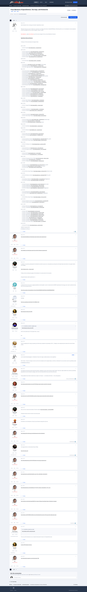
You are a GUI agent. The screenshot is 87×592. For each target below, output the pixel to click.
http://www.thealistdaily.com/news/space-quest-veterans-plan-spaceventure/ (33, 236)
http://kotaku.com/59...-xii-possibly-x (35, 60)
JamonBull (15, 301)
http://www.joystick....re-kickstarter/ (35, 159)
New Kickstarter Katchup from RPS (26, 311)
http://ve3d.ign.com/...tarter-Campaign (34, 166)
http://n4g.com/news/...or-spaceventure (34, 122)
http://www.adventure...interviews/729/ (41, 200)
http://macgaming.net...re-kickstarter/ (37, 93)
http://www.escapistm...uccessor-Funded (37, 212)
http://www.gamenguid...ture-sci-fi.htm (37, 186)
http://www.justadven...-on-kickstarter (37, 109)
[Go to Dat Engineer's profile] (15, 421)
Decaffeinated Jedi (15, 328)
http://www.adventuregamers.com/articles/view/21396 (30, 558)
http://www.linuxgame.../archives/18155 (37, 114)
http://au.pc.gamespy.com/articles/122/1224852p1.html (30, 302)
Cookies (15, 590)
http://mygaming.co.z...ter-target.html (36, 206)
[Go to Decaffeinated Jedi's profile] (15, 325)
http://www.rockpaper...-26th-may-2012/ (40, 140)
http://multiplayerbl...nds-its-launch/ (34, 211)
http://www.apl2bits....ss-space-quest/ (36, 105)
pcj (73, 231)
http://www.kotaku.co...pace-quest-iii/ (38, 202)
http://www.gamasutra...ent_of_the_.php (37, 164)
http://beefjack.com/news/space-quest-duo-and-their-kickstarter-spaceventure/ (34, 250)
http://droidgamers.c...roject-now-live (37, 89)
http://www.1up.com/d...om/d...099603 (34, 64)
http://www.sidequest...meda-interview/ (37, 185)
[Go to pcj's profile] (15, 236)
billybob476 (15, 267)
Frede (67, 378)
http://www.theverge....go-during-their (36, 225)
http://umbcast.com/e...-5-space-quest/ (27, 269)
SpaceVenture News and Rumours (27, 38)
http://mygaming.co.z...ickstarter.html (36, 79)
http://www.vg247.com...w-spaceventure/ (36, 56)
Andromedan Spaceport (22, 14)
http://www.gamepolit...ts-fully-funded (37, 213)
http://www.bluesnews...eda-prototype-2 (37, 133)
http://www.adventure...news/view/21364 (39, 138)
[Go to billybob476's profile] (15, 264)
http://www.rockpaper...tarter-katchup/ (39, 115)
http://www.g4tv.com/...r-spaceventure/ (34, 73)
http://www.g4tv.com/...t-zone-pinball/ (34, 153)
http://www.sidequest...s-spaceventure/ (37, 160)
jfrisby (15, 346)
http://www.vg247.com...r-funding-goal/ (35, 217)
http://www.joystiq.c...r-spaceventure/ (35, 77)
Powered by (73, 590)
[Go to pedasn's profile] (15, 285)
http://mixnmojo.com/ (24, 450)
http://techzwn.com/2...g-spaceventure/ (36, 193)
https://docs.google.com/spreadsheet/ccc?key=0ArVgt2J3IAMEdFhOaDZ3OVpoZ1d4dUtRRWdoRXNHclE (37, 290)
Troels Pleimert (14, 373)
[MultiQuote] (21, 231)
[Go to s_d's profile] (11, 14)
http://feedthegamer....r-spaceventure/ (38, 72)
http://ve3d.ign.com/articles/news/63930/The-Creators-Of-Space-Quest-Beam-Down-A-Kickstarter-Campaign (39, 501)
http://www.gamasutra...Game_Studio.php (37, 184)
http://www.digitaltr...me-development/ (37, 101)
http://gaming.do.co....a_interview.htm (36, 154)
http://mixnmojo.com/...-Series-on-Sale (42, 158)
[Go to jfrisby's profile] (15, 343)
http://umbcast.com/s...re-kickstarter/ (40, 67)
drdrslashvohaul (72, 378)
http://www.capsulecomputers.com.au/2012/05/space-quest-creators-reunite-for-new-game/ (36, 384)
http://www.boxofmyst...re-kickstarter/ (38, 100)
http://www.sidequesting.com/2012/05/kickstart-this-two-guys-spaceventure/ (33, 460)
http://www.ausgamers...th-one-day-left (36, 220)
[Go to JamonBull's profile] (15, 298)
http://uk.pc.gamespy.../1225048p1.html (36, 218)
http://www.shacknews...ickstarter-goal (36, 216)
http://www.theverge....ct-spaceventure (36, 83)
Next (14, 20)
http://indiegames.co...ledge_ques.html (37, 187)
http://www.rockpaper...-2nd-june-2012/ (39, 171)
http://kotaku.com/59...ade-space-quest (35, 167)
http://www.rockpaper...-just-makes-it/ (39, 221)
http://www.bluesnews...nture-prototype (37, 88)
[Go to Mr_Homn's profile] (15, 447)
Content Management (15, 374)
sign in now (30, 574)
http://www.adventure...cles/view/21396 (39, 175)
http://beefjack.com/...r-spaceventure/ (36, 129)
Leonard (14, 387)
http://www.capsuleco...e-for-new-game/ (39, 149)
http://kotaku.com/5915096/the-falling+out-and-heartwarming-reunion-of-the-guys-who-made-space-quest (38, 514)
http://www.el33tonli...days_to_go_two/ (37, 91)
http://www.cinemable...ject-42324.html (37, 74)
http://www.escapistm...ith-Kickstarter (40, 82)
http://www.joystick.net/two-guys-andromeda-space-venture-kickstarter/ (33, 433)
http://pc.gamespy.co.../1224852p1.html (36, 135)
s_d (12, 14)
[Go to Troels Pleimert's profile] (15, 370)
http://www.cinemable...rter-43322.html (37, 180)
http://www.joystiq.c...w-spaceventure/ (35, 47)
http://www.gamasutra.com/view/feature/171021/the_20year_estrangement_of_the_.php (35, 487)
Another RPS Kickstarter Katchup (26, 544)
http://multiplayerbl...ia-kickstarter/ (34, 78)
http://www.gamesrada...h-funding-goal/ (37, 207)
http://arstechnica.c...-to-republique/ (37, 96)
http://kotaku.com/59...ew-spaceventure (35, 52)
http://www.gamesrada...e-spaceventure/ (37, 51)
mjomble (14, 314)
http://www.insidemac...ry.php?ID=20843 (39, 92)
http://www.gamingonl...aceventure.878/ (39, 144)
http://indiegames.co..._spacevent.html (37, 65)
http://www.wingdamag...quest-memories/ (38, 191)
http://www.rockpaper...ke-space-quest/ (39, 55)
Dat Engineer (15, 424)
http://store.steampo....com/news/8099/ (47, 409)
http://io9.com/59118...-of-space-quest (34, 120)
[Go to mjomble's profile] (15, 311)
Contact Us (11, 590)
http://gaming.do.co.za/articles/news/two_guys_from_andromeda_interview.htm (34, 474)
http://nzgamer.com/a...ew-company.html (37, 54)
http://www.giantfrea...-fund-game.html (39, 84)
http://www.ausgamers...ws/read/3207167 (37, 70)
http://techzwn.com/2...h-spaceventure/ (36, 110)
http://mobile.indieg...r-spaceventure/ (38, 119)
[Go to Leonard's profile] (15, 384)
